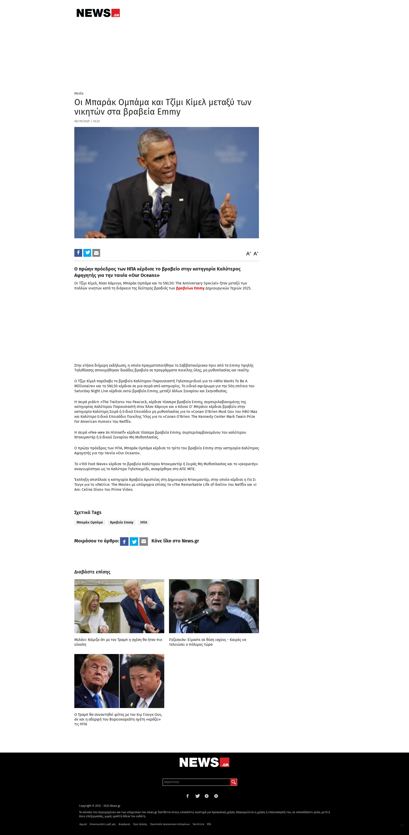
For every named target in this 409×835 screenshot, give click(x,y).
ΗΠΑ (143, 522)
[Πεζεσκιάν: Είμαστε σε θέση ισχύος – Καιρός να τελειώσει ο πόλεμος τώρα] (214, 606)
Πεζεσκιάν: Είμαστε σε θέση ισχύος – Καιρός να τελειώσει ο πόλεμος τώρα (207, 642)
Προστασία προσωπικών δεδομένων (170, 824)
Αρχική (83, 824)
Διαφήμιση (124, 824)
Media (79, 93)
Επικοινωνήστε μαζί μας (103, 824)
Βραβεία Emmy (121, 522)
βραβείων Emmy (189, 288)
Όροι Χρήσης (140, 824)
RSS (209, 824)
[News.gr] (98, 13)
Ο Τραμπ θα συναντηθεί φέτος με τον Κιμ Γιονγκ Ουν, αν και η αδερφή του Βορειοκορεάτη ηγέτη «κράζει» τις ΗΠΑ (118, 719)
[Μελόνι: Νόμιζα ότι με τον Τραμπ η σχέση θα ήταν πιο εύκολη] (119, 606)
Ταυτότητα (198, 824)
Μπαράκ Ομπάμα (90, 522)
